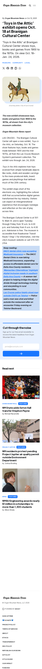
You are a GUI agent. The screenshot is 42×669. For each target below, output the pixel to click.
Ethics (5, 638)
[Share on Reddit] (16, 68)
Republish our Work (11, 650)
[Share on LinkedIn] (12, 68)
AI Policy (6, 655)
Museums (6, 63)
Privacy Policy (8, 625)
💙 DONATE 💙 (7, 620)
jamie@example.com (14, 346)
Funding (6, 668)
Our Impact (7, 663)
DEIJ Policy (7, 646)
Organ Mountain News (14, 18)
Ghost (17, 609)
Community (17, 63)
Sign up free (7, 616)
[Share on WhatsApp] (20, 68)
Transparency (8, 642)
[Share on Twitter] (3, 68)
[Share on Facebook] (8, 68)
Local (27, 63)
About (5, 633)
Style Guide (7, 659)
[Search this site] (30, 5)
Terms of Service (10, 629)
